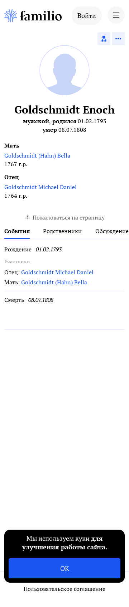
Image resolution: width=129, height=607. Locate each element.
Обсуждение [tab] (112, 231)
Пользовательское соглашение (64, 589)
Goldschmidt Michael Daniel (40, 187)
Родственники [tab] (62, 231)
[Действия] (118, 38)
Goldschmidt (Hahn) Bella (37, 155)
